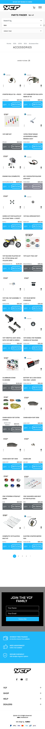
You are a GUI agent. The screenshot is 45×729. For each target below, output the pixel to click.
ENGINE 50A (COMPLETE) (11, 176)
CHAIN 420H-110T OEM (10, 459)
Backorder (36, 186)
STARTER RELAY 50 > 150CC (12, 94)
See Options (16, 146)
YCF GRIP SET (7, 134)
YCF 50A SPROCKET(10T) (31, 216)
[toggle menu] (40, 7)
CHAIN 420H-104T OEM (31, 417)
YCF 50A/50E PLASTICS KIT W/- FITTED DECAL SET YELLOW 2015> (12, 258)
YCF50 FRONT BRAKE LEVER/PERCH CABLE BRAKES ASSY (30, 136)
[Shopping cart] (34, 7)
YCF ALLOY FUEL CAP (30, 256)
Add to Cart (16, 104)
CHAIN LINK (27, 459)
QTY (4, 105)
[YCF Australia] (12, 8)
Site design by (20, 722)
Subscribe (22, 619)
